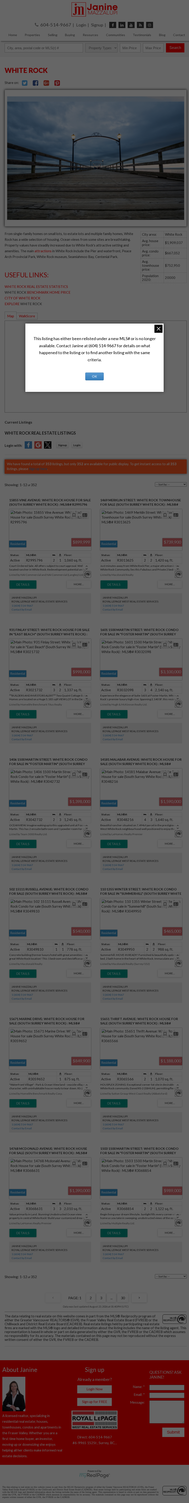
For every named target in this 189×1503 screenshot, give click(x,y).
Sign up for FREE (94, 1402)
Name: (138, 1387)
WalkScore (27, 316)
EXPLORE (12, 304)
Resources (90, 35)
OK (94, 376)
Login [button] (76, 445)
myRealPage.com (94, 1475)
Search (175, 48)
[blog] (140, 25)
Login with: (13, 445)
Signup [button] (62, 445)
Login (81, 24)
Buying (70, 35)
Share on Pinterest (57, 83)
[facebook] (112, 25)
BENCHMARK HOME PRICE (49, 292)
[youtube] (131, 25)
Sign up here (38, 469)
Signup (97, 24)
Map (10, 316)
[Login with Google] (38, 447)
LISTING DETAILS (22, 584)
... (111, 1298)
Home (13, 35)
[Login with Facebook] (28, 447)
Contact (179, 35)
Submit (173, 1432)
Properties (32, 35)
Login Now (94, 1389)
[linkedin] (121, 25)
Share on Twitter (25, 83)
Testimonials (142, 35)
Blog (162, 35)
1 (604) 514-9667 (22, 605)
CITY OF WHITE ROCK (22, 298)
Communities (115, 35)
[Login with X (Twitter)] (47, 447)
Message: (137, 1402)
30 (123, 1298)
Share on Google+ (46, 83)
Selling (52, 35)
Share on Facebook (35, 83)
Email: (138, 1395)
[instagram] (149, 25)
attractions (43, 251)
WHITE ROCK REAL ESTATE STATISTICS (36, 287)
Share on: (12, 83)
